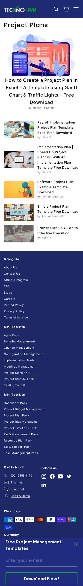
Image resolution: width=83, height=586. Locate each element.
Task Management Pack (21, 453)
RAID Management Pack (21, 434)
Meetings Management (20, 366)
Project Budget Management (24, 409)
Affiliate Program (16, 280)
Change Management (19, 347)
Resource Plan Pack (18, 440)
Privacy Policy (14, 311)
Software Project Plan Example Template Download (55, 187)
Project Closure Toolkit (20, 379)
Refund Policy (14, 305)
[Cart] (66, 9)
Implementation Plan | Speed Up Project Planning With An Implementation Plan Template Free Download (57, 157)
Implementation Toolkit (20, 360)
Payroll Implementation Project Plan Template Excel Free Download (56, 127)
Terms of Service (16, 317)
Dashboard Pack (15, 403)
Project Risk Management (22, 421)
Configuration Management (23, 354)
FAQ (7, 286)
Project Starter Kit (17, 372)
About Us (10, 267)
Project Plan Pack (17, 415)
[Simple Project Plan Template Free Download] (19, 212)
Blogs (8, 292)
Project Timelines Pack (20, 428)
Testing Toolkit (14, 385)
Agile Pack (11, 335)
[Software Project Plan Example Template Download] (19, 189)
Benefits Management (19, 341)
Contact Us (12, 273)
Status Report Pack (18, 446)
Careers (9, 298)
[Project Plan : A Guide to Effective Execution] (19, 233)
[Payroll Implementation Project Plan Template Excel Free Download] (19, 129)
